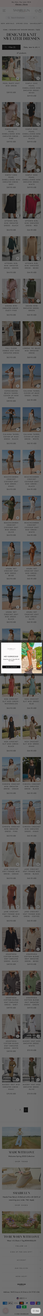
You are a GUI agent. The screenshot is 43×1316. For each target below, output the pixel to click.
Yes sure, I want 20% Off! (11, 667)
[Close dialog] (40, 644)
